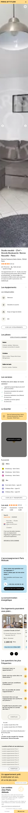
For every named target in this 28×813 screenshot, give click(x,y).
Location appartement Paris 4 (10, 755)
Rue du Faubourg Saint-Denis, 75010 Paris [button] (14, 260)
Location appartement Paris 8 (10, 764)
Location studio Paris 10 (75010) (13, 727)
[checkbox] (25, 6)
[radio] (4, 517)
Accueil (5, 722)
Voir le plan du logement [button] (18, 337)
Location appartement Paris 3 (10, 753)
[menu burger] (25, 2)
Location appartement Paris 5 (10, 758)
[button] (14, 287)
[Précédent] (2, 125)
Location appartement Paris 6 (10, 760)
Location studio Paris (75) (11, 725)
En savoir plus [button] (7, 393)
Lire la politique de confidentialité (11, 806)
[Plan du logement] (24, 244)
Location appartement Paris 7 (10, 762)
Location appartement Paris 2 (10, 751)
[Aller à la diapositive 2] (13, 625)
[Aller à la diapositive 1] (11, 625)
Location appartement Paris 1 (10, 749)
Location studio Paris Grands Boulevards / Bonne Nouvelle (13, 731)
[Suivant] (25, 125)
